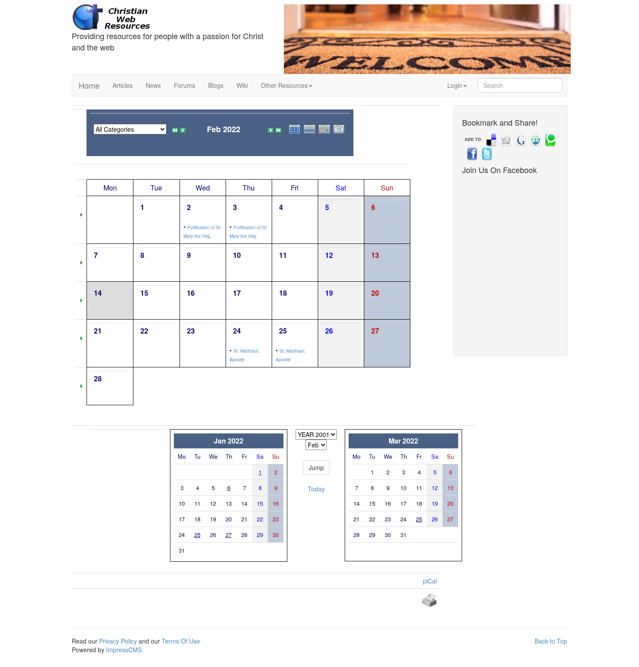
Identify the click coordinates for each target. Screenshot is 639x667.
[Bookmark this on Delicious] (490, 139)
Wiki (242, 85)
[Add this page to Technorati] (549, 139)
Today (316, 488)
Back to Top (551, 641)
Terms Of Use (181, 641)
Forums (184, 85)
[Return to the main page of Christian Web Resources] (171, 17)
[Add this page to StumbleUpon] (535, 139)
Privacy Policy (118, 641)
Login (455, 85)
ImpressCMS (124, 649)
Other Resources (284, 85)
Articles (123, 85)
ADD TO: (473, 139)
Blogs (215, 85)
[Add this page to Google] (520, 139)
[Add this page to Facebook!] (471, 153)
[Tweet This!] (486, 153)
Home (89, 85)
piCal (430, 581)
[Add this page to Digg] (505, 139)
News (153, 85)
